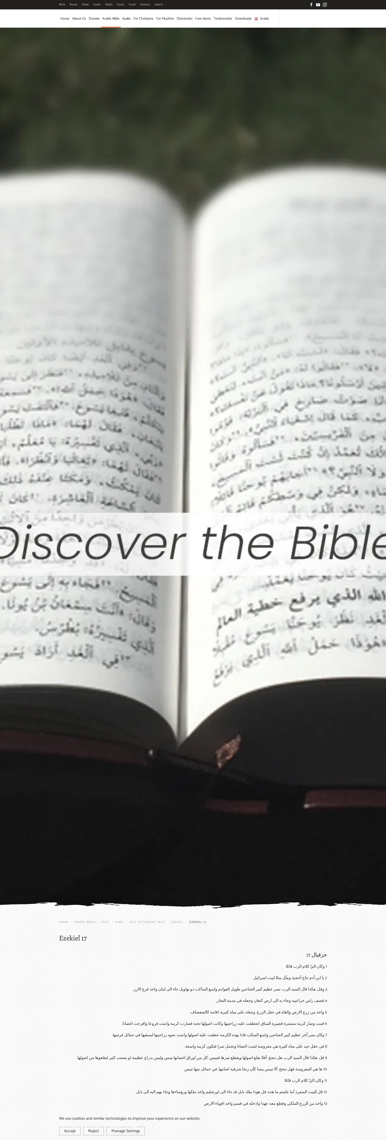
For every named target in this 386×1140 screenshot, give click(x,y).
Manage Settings (125, 1131)
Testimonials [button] (223, 19)
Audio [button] (126, 19)
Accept (70, 1131)
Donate (94, 19)
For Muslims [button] (165, 19)
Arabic (264, 19)
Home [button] (64, 19)
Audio (97, 4)
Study (120, 4)
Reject (93, 1131)
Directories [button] (185, 19)
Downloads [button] (243, 19)
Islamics (145, 4)
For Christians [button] (143, 19)
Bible (62, 4)
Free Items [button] (203, 19)
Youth (132, 4)
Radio (108, 4)
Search (159, 4)
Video (85, 4)
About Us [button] (79, 19)
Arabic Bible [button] (111, 19)
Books (73, 4)
